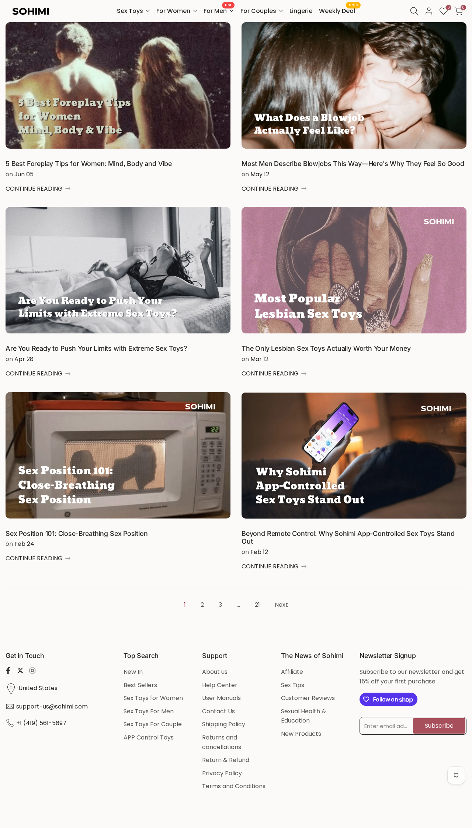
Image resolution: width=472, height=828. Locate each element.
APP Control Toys (149, 737)
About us (215, 672)
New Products (301, 734)
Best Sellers (140, 685)
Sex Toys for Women (153, 698)
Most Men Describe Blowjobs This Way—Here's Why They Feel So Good (353, 163)
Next (281, 604)
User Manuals (221, 698)
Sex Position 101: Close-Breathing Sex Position (77, 533)
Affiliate (292, 672)
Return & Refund (225, 760)
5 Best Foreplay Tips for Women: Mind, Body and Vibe (89, 163)
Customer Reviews (308, 698)
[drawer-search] (414, 11)
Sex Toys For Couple (153, 724)
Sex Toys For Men (149, 711)
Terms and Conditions (234, 786)
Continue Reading (34, 188)
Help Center (219, 685)
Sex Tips (292, 685)
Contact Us (218, 711)
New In (133, 672)
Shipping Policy (223, 724)
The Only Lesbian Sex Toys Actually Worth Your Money (326, 348)
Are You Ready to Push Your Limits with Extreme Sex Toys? (96, 348)
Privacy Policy (222, 773)
